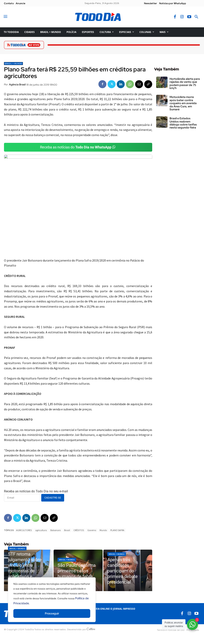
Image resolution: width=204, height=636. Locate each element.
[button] (196, 17)
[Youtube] (189, 17)
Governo (91, 530)
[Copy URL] (148, 84)
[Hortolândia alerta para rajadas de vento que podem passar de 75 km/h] (162, 82)
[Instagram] (182, 17)
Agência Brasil (17, 84)
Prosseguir (52, 613)
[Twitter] (112, 84)
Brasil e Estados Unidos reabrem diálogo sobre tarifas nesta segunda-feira (183, 123)
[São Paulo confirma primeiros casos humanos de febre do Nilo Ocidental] (78, 570)
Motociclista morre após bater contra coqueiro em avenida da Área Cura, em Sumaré (183, 103)
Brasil (67, 530)
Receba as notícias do (75, 147)
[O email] (139, 84)
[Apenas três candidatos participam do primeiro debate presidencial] (127, 570)
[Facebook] (174, 17)
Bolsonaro (55, 530)
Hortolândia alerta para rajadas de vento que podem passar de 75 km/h (185, 83)
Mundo (103, 530)
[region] (52, 602)
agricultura (41, 530)
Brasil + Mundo (13, 63)
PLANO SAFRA (117, 530)
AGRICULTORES (24, 530)
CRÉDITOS (79, 530)
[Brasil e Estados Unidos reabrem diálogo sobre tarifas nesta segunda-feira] (162, 121)
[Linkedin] (121, 84)
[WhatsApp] (130, 84)
